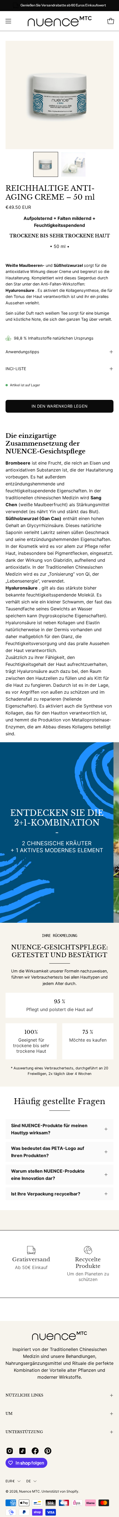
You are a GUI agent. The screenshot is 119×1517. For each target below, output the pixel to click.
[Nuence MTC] (59, 21)
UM (9, 1413)
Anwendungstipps (22, 351)
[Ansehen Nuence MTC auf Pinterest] (48, 1451)
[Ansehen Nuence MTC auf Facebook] (35, 1451)
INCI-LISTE (16, 368)
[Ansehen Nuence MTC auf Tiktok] (22, 1451)
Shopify (72, 1491)
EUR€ (10, 1481)
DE (28, 1481)
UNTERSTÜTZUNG (24, 1432)
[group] (59, 5)
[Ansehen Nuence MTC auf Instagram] (10, 1451)
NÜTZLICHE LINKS (24, 1395)
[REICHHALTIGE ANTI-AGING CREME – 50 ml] (45, 164)
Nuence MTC (29, 1491)
